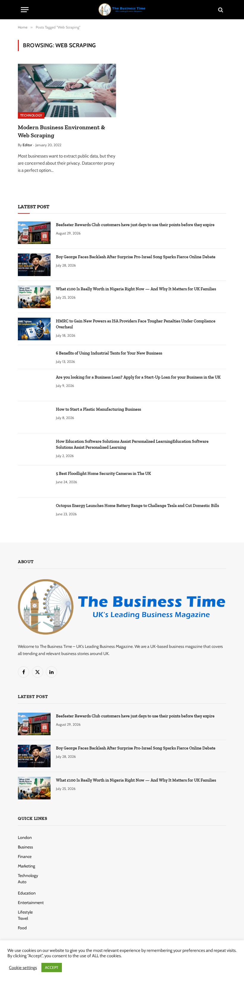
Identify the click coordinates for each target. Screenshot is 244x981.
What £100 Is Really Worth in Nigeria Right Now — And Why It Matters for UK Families (136, 289)
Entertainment (31, 902)
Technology (31, 115)
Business (25, 847)
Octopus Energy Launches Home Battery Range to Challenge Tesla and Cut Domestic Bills (137, 505)
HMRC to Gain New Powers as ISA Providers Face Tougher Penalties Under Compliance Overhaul (135, 324)
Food (22, 927)
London (25, 837)
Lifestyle (25, 912)
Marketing (26, 866)
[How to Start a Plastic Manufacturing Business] (34, 417)
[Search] (220, 9)
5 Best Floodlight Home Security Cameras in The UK (103, 473)
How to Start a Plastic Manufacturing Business (98, 409)
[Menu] (25, 9)
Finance (25, 856)
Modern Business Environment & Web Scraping (61, 131)
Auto (22, 881)
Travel (23, 918)
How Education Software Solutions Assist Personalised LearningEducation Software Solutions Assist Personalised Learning (132, 444)
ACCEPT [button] (51, 967)
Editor (27, 145)
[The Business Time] (121, 9)
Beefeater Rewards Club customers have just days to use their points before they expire (135, 224)
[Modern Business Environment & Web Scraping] (67, 91)
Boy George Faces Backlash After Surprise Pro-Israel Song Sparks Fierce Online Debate (135, 256)
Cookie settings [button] (23, 967)
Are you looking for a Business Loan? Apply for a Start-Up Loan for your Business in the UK (138, 377)
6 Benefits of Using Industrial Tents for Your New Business (109, 353)
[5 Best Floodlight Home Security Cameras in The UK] (34, 481)
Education (27, 893)
